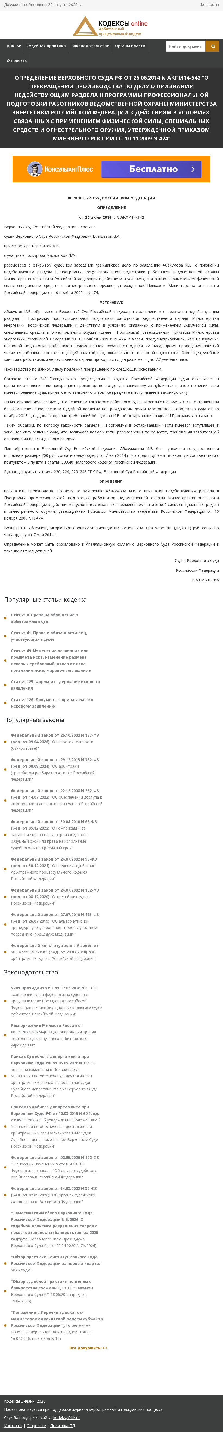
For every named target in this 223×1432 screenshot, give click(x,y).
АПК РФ (14, 45)
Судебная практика (46, 45)
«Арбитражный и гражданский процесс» (126, 1409)
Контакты (210, 4)
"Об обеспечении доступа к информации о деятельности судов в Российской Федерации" (57, 800)
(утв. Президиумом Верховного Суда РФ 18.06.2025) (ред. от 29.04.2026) (52, 1291)
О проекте (17, 60)
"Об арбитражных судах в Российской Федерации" (54, 952)
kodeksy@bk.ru (66, 1417)
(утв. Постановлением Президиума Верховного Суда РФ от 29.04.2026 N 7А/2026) (54, 1229)
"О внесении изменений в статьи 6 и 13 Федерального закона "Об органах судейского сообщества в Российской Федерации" (55, 1167)
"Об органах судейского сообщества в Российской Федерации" (54, 1195)
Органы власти (130, 45)
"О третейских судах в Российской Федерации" (55, 896)
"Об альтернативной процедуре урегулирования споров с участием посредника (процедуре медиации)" (55, 924)
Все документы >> (88, 1347)
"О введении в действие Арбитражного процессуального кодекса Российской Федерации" (54, 868)
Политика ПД (62, 1425)
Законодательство (90, 45)
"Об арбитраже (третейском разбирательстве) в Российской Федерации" (55, 769)
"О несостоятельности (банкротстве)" (55, 742)
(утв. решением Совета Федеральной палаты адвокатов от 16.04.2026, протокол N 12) (57, 1325)
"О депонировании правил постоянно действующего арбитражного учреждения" (53, 1035)
